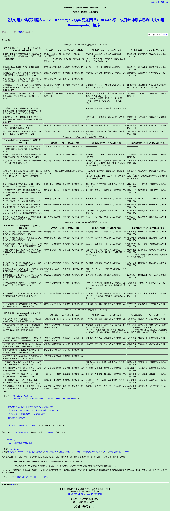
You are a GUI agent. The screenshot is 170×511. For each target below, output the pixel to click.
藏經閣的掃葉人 (115, 452)
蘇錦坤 (40, 452)
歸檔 (157, 2)
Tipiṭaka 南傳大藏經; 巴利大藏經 (19, 443)
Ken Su (126, 452)
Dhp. (101, 452)
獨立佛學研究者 (22, 432)
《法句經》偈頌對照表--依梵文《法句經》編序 (25, 414)
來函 (13, 484)
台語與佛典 (51, 432)
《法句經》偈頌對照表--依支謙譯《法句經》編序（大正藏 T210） (33, 410)
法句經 (11, 452)
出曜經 (95, 452)
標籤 (167, 2)
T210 (57, 452)
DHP (106, 452)
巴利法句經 (49, 452)
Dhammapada (20, 452)
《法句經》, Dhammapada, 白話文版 (20, 425)
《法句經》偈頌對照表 (15, 418)
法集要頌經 (75, 452)
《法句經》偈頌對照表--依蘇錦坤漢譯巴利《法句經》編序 (30, 407)
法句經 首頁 (11, 440)
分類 (162, 2)
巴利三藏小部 (14, 449)
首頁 (153, 2)
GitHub (165, 35)
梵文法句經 (65, 452)
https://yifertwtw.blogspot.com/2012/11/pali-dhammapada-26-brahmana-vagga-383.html (45, 398)
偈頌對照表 (31, 452)
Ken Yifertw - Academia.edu (23, 396)
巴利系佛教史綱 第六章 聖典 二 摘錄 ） (30, 477)
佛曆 (19, 32)
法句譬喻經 (86, 452)
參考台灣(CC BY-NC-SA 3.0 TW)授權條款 (85, 494)
